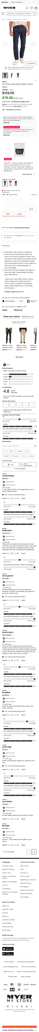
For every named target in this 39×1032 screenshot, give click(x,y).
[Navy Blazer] (5, 183)
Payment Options (8, 869)
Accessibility (24, 897)
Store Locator (25, 876)
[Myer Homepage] (9, 9)
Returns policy (9, 962)
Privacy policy (12, 977)
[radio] (8, 199)
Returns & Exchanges (9, 882)
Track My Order (7, 866)
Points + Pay (6, 873)
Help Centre (24, 866)
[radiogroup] (19, 209)
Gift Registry (24, 887)
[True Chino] (10, 183)
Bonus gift (8, 159)
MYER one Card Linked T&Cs (26, 972)
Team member (25, 977)
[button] (19, 158)
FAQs (22, 869)
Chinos (25, 19)
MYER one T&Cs (8, 972)
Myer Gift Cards (7, 909)
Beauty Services (25, 883)
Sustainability (7, 923)
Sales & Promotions (27, 890)
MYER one (5, 906)
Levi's (4, 81)
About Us (5, 916)
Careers (5, 913)
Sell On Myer (6, 930)
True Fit (4, 885)
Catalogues (6, 889)
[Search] (35, 13)
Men (3, 19)
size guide (34, 194)
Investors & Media (8, 920)
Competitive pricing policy (26, 962)
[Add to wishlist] (35, 80)
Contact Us (24, 873)
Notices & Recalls (26, 894)
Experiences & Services (28, 880)
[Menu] (3, 13)
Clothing (8, 19)
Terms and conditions (28, 967)
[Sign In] (26, 8)
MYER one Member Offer (11, 127)
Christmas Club (7, 927)
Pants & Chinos (17, 19)
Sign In (4, 104)
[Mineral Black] (16, 183)
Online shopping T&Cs (10, 967)
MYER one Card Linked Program (9, 893)
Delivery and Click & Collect (9, 877)
